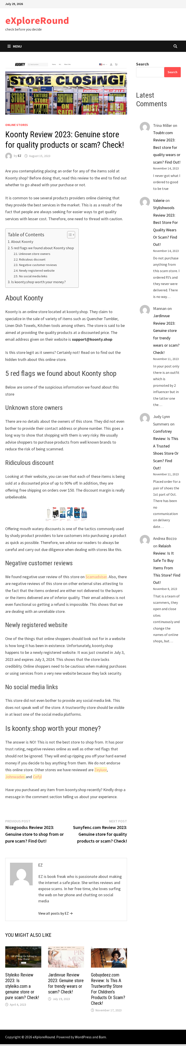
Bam (102, 1037)
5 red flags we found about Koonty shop (42, 248)
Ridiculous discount (32, 259)
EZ (19, 156)
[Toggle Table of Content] (69, 235)
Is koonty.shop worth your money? (38, 282)
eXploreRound (37, 20)
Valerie (158, 200)
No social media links (33, 276)
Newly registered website (37, 270)
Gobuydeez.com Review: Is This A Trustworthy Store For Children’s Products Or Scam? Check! (108, 989)
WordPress (83, 1037)
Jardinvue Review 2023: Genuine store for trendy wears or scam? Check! (66, 983)
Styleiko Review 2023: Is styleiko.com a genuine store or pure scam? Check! (22, 986)
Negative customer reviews (38, 265)
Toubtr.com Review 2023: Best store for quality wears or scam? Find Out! (167, 147)
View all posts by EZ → (55, 913)
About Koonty (22, 241)
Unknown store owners (34, 254)
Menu (17, 46)
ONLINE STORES (16, 125)
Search (142, 64)
